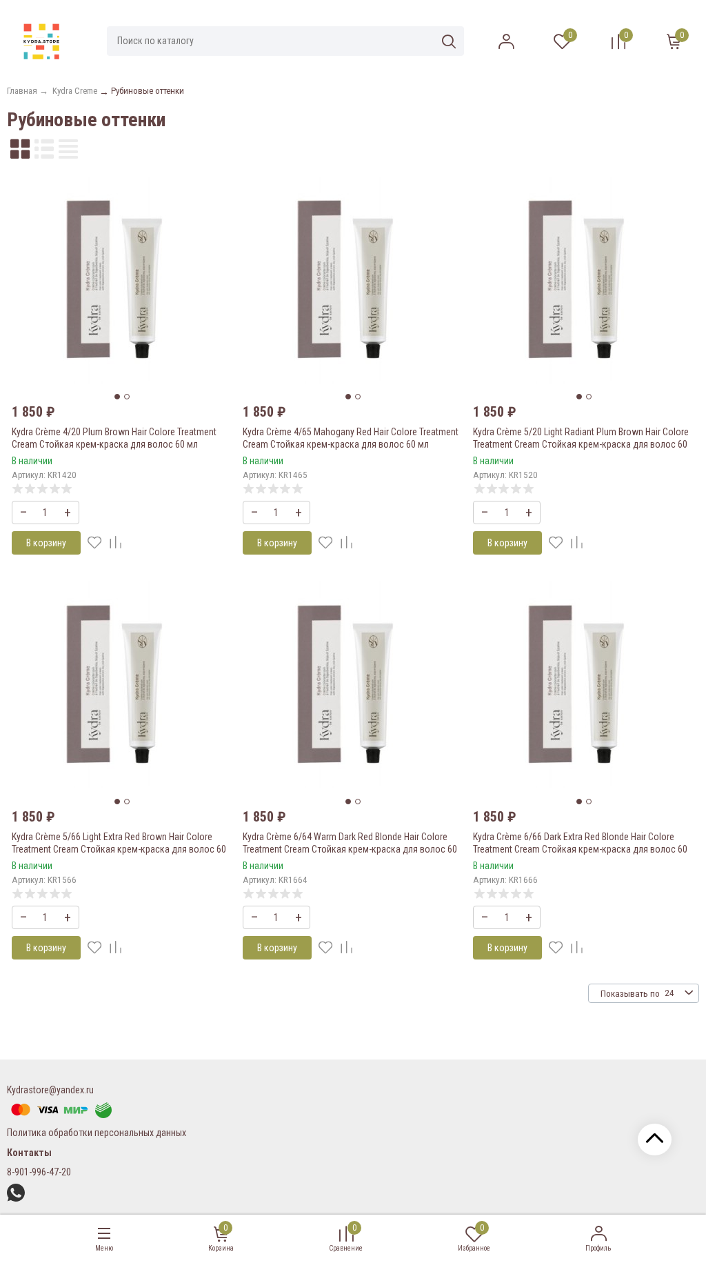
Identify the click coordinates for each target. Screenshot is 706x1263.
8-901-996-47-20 (39, 1171)
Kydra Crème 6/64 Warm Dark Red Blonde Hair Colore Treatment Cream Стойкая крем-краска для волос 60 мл (350, 849)
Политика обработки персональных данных (96, 1132)
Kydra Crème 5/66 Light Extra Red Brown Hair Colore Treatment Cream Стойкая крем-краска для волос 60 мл (119, 849)
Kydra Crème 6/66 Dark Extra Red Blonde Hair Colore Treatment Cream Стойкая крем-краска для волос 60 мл (580, 849)
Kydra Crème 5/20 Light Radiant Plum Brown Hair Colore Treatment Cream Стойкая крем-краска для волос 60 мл (581, 444)
